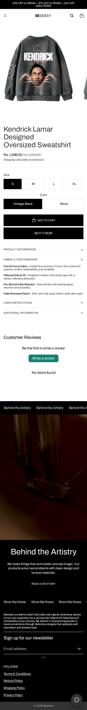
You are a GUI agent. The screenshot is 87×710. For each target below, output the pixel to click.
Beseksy (48, 705)
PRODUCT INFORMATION (20, 249)
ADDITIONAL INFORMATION (21, 312)
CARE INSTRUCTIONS (18, 302)
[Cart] (82, 16)
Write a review (43, 358)
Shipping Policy (14, 688)
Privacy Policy (13, 695)
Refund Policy (13, 680)
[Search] (72, 16)
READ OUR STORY (43, 583)
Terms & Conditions (17, 673)
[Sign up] (78, 649)
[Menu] (5, 16)
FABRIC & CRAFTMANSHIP (20, 259)
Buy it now (43, 233)
